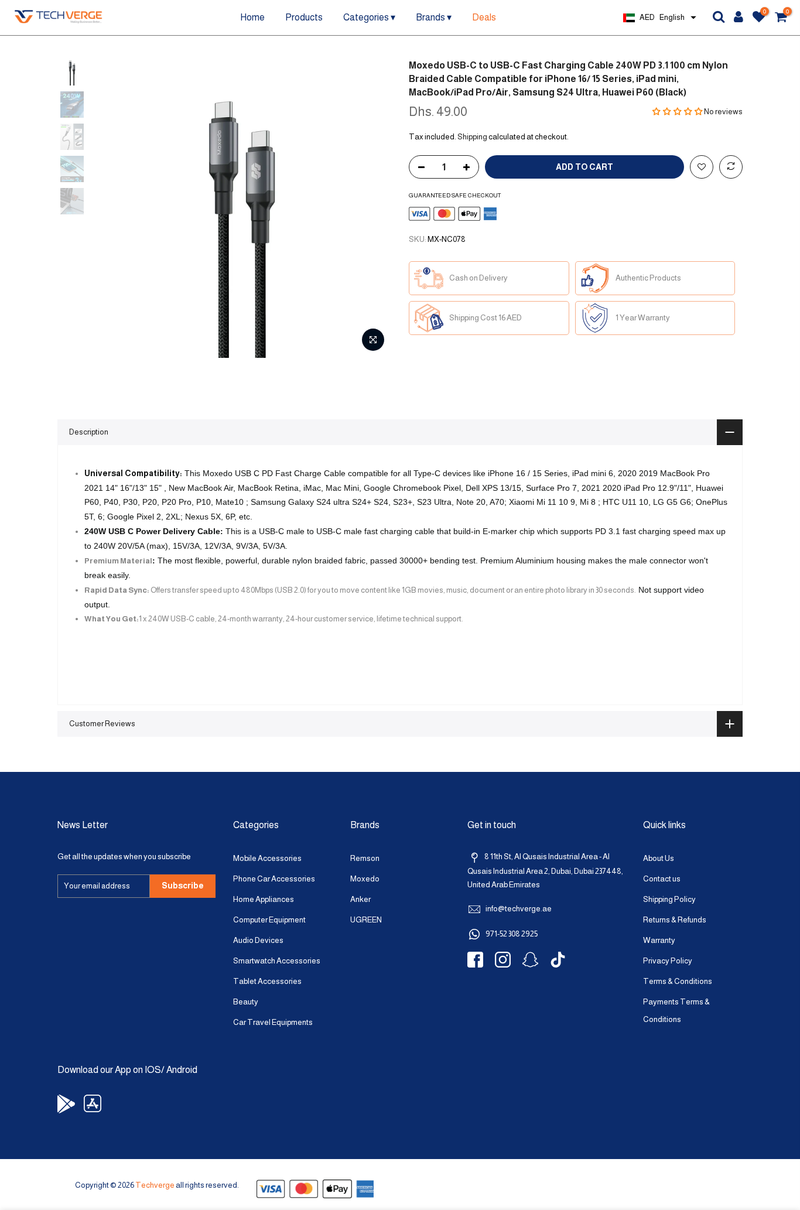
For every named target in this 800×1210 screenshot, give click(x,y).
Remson (365, 858)
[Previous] (113, 208)
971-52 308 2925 (512, 933)
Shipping (472, 136)
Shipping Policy (669, 899)
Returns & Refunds (674, 919)
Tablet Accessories (267, 981)
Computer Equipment (269, 919)
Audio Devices (258, 940)
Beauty (245, 1001)
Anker (360, 899)
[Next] (371, 208)
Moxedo (365, 878)
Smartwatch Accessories (276, 960)
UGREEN (366, 919)
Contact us (662, 878)
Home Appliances (263, 899)
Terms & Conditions (677, 981)
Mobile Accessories (267, 858)
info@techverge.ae (519, 908)
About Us (658, 858)
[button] (678, 111)
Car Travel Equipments (273, 1022)
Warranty (659, 940)
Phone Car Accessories (274, 878)
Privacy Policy (667, 960)
